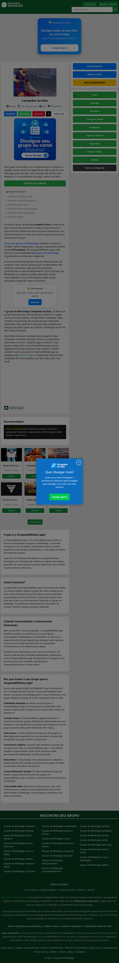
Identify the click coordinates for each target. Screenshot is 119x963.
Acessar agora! (59, 497)
